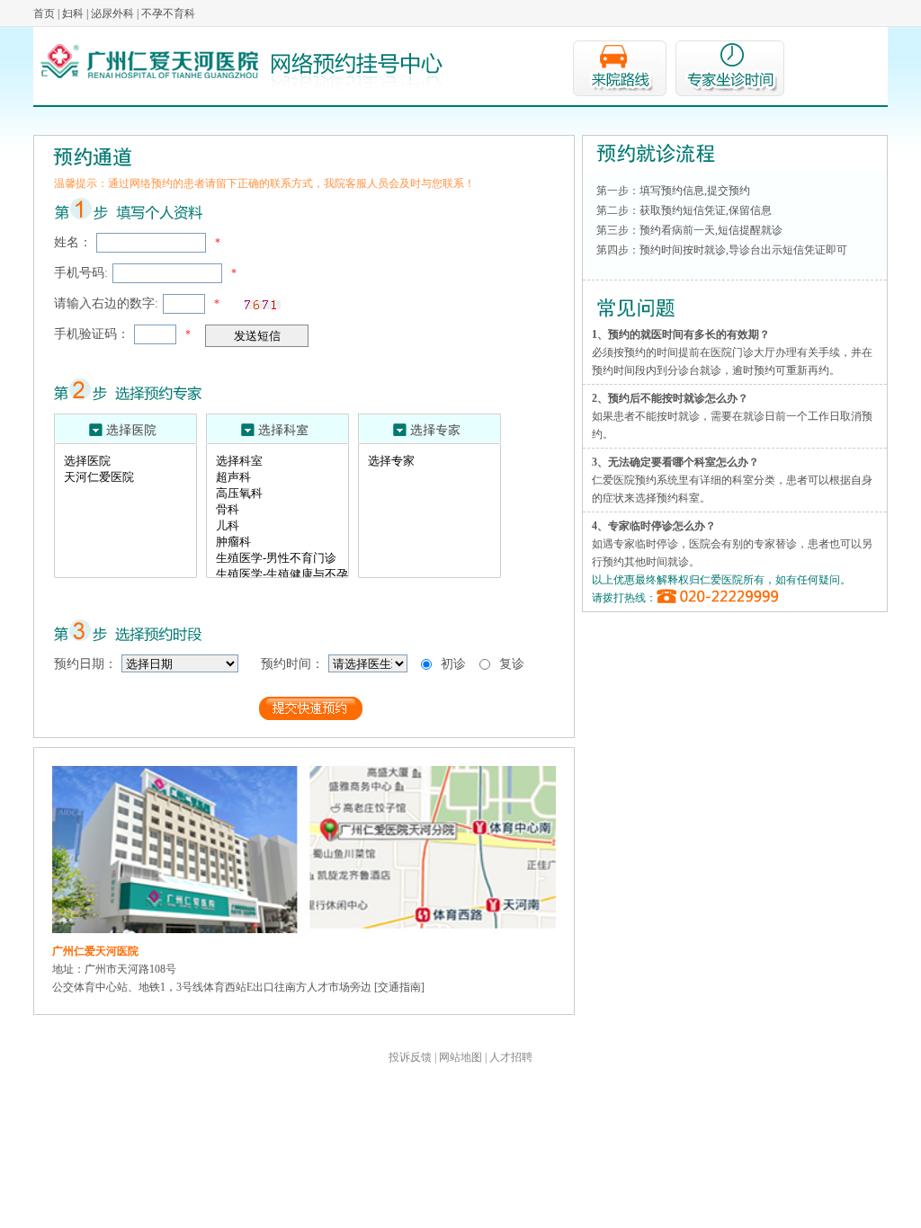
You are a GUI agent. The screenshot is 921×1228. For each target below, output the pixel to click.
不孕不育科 (168, 13)
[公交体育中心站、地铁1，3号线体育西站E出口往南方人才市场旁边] (304, 775)
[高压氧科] (282, 493)
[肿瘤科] (282, 542)
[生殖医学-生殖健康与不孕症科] (282, 574)
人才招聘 (510, 1057)
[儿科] (282, 526)
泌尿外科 (112, 13)
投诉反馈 (410, 1057)
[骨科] (282, 510)
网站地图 (460, 1057)
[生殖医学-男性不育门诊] (282, 558)
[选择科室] (282, 461)
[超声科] (282, 477)
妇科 (73, 13)
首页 (44, 13)
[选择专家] (434, 461)
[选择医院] (130, 461)
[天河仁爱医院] (130, 477)
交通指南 (399, 987)
